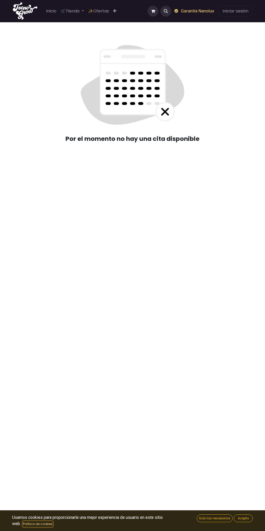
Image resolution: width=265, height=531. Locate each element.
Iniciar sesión (235, 11)
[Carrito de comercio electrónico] (153, 11)
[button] (165, 11)
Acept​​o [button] (243, 518)
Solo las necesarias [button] (214, 518)
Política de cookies (38, 524)
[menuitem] (51, 11)
